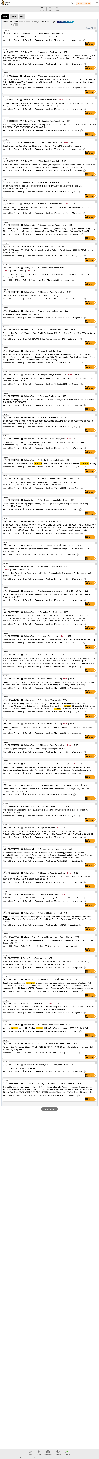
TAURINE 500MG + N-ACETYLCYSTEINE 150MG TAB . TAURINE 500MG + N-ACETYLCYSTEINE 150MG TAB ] (49, 640)
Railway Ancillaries (30, 225)
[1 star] (20, 22)
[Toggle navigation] (96, 3)
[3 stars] (24, 22)
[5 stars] (29, 22)
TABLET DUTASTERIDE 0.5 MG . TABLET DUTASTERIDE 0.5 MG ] (30, 296)
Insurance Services (30, 1083)
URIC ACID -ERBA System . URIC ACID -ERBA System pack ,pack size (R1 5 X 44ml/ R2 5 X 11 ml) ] (44, 898)
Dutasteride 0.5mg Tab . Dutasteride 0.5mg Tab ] (22, 314)
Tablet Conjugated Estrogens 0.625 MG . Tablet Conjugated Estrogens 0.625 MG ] (35, 749)
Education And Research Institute (30, 330)
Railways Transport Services (29, 33)
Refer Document (15, 40)
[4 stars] (27, 22)
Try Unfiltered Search (65, 21)
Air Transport (29, 1065)
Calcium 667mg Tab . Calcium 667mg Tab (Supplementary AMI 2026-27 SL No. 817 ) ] (45, 1028)
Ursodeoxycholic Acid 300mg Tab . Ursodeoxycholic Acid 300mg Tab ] (30, 37)
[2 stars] (22, 22)
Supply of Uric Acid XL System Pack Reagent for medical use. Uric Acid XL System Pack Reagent (42, 146)
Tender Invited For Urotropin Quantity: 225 (19, 1068)
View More (49, 1109)
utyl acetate (45, 22)
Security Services (30, 268)
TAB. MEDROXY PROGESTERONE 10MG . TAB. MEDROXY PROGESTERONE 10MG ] (49, 463)
